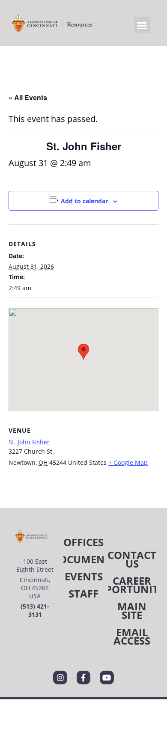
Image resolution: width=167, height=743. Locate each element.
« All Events (28, 97)
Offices (83, 542)
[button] (142, 25)
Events (84, 576)
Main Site (131, 610)
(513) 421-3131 (35, 610)
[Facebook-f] (83, 677)
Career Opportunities (132, 585)
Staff (83, 593)
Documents (83, 559)
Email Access (131, 636)
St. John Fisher (29, 442)
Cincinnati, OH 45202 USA (35, 588)
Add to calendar (84, 201)
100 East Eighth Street (35, 565)
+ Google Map (128, 462)
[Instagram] (60, 677)
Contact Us (132, 559)
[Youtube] (106, 677)
